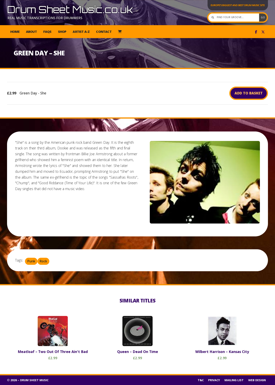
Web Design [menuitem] (257, 380)
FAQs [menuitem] (47, 31)
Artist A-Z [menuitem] (81, 31)
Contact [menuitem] (103, 31)
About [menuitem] (31, 31)
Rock (43, 261)
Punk (31, 261)
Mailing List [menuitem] (234, 380)
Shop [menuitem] (62, 31)
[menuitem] (120, 31)
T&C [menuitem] (201, 380)
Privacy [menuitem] (214, 380)
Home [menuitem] (15, 31)
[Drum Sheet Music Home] (238, 10)
